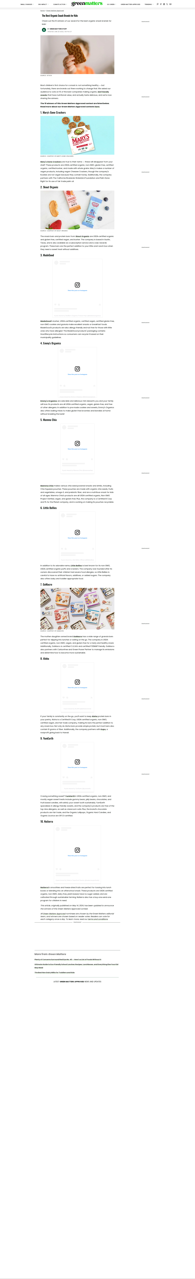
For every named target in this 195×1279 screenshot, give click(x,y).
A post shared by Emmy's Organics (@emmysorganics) (77, 397)
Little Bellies (76, 565)
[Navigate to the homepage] (87, 4)
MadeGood (45, 321)
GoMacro (77, 636)
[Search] (158, 3)
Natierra (44, 887)
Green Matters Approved (130, 4)
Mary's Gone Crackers (51, 161)
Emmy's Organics (48, 401)
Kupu (103, 729)
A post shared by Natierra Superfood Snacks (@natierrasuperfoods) (77, 880)
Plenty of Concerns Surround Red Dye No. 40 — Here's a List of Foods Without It (68, 959)
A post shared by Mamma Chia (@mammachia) (77, 470)
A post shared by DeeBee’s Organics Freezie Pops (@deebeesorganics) (77, 315)
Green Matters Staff (58, 29)
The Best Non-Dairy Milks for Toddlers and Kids (55, 972)
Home (42, 11)
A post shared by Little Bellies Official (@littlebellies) (77, 560)
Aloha (94, 716)
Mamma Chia (46, 485)
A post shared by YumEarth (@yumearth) (77, 788)
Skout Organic (82, 236)
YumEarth (70, 796)
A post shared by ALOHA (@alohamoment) (77, 709)
